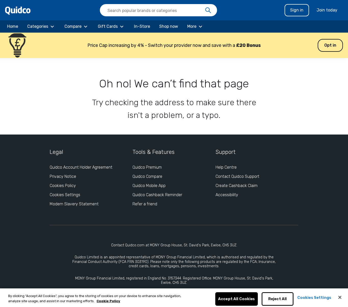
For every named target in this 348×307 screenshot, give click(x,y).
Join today (327, 10)
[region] (174, 297)
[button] (174, 45)
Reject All (277, 299)
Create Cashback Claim (237, 185)
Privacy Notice (63, 176)
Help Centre (226, 167)
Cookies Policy (63, 185)
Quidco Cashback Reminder (157, 194)
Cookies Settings (65, 194)
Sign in (296, 10)
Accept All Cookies (236, 299)
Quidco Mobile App (149, 185)
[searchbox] (158, 10)
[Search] (208, 10)
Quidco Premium (147, 167)
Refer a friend (144, 204)
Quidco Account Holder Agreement (81, 167)
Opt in (330, 45)
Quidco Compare (147, 176)
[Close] (339, 297)
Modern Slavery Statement (74, 204)
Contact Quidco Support (237, 176)
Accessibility (227, 194)
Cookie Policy (108, 301)
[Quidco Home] (18, 10)
